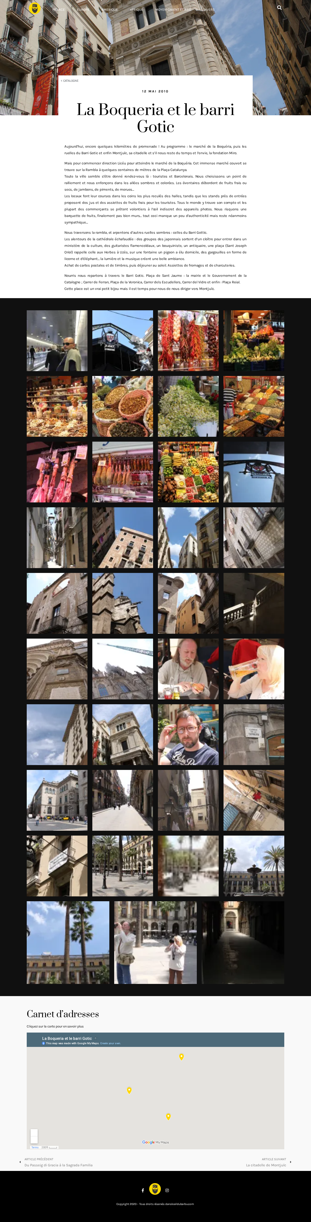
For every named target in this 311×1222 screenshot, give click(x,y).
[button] (279, 8)
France (58, 10)
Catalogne (70, 80)
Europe (83, 10)
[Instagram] (167, 1190)
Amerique (110, 10)
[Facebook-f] (143, 1190)
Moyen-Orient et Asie (173, 10)
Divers (209, 10)
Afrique (136, 10)
